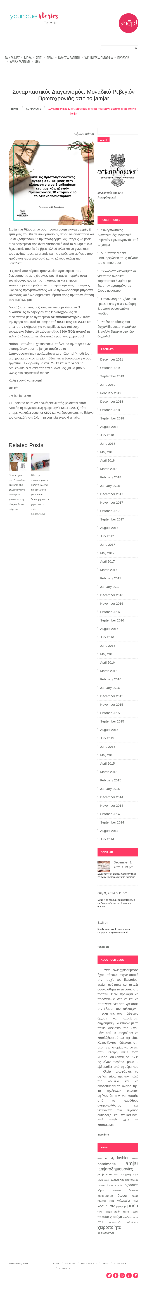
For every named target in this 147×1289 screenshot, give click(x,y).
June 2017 (107, 544)
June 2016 (107, 645)
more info (103, 1134)
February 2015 (110, 780)
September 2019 (112, 376)
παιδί (117, 1211)
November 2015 (111, 704)
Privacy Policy (21, 1263)
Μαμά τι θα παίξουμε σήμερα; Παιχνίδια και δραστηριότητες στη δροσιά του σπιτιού (116, 903)
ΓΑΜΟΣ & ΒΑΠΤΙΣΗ (69, 58)
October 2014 (110, 814)
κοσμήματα (106, 1206)
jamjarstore (105, 1174)
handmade (107, 1164)
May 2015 (107, 755)
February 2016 (110, 679)
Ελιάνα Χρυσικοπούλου (124, 1179)
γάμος (101, 1190)
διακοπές (133, 1190)
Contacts (64, 1268)
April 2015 (107, 763)
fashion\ (135, 1158)
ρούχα (117, 1217)
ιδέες (111, 1201)
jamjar (131, 1163)
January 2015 (110, 789)
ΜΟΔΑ (28, 58)
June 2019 (107, 385)
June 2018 (107, 443)
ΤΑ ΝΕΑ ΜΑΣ (12, 58)
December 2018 (111, 401)
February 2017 (110, 578)
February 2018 (110, 477)
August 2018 (109, 427)
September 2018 (112, 418)
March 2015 (108, 772)
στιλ (100, 1222)
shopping (126, 1174)
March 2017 (108, 570)
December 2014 (111, 797)
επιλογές (102, 1201)
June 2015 (107, 746)
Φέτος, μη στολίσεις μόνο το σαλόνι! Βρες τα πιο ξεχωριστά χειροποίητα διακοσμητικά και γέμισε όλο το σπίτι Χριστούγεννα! (40, 494)
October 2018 (110, 410)
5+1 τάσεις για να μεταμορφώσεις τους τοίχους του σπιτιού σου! (118, 258)
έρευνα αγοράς (114, 1185)
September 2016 (112, 620)
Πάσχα (101, 1185)
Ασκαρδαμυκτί (107, 197)
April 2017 (107, 561)
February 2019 (110, 393)
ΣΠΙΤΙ (39, 58)
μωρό (124, 1207)
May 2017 (107, 553)
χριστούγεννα (106, 1232)
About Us (70, 1263)
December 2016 (111, 595)
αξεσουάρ (131, 1185)
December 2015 (111, 696)
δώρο (135, 1195)
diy (113, 1158)
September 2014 (112, 822)
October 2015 (110, 713)
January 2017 (110, 587)
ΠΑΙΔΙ (50, 58)
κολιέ (135, 1200)
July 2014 (107, 839)
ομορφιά (108, 1212)
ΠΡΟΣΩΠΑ (123, 58)
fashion (123, 1158)
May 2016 (107, 654)
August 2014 (109, 831)
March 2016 (108, 671)
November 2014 (111, 805)
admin (89, 134)
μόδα (132, 1205)
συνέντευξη (115, 1222)
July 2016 (107, 637)
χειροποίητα (109, 1227)
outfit (116, 1174)
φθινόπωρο (132, 1222)
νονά (100, 1212)
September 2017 (112, 519)
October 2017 (110, 511)
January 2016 (110, 688)
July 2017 (107, 536)
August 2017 (109, 528)
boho (100, 1158)
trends (107, 1180)
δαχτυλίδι (117, 1190)
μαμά (118, 1207)
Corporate (33, 108)
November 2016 (111, 603)
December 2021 (111, 359)
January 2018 (110, 486)
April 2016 (107, 662)
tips (100, 1179)
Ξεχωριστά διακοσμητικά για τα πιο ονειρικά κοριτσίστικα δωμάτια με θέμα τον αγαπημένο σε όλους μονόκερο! (117, 280)
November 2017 (111, 502)
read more (103, 946)
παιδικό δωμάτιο (130, 1212)
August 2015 (109, 730)
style (135, 1174)
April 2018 (107, 460)
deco (106, 1158)
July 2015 (107, 738)
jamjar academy (20, 61)
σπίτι (135, 1217)
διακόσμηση (105, 1195)
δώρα (122, 1195)
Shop (105, 1263)
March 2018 (108, 469)
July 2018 (107, 435)
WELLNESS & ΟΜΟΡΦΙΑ (99, 58)
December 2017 (111, 494)
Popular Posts (89, 1263)
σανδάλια (127, 1217)
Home (14, 108)
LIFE (37, 61)
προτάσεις (105, 1217)
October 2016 (110, 612)
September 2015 (112, 721)
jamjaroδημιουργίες (115, 1169)
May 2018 (107, 452)
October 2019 (110, 368)
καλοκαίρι (123, 1200)
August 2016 (109, 629)
